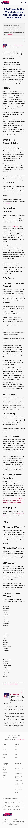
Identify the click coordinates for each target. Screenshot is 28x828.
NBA (16, 752)
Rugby (4, 757)
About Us (17, 765)
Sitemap (17, 792)
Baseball (5, 752)
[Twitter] (23, 693)
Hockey (5, 749)
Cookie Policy (18, 789)
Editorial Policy (18, 773)
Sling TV (5, 770)
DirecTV (5, 772)
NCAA (16, 757)
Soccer (4, 759)
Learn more (10, 34)
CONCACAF (15, 226)
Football (5, 746)
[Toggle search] (22, 2)
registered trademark (19, 823)
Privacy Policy (18, 780)
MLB (16, 754)
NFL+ (4, 777)
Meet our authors (19, 768)
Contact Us (17, 771)
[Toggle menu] (25, 2)
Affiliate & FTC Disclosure (18, 777)
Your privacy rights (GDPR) (19, 783)
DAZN (4, 775)
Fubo (4, 767)
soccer (8, 203)
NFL (16, 746)
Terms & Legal (18, 787)
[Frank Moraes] (7, 696)
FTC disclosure (6, 809)
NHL (16, 749)
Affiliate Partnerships (16, 809)
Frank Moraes (18, 45)
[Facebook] (21, 693)
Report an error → (21, 739)
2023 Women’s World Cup (11, 684)
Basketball (5, 754)
